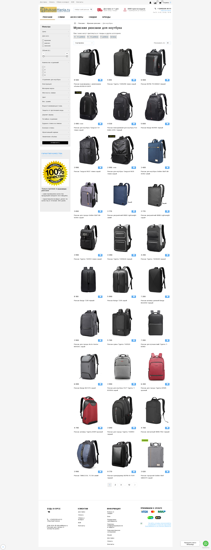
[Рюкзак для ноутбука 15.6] (122, 366)
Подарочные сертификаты (112, 520)
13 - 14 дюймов (79, 37)
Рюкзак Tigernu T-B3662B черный (153, 259)
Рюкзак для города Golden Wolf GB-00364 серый (87, 216)
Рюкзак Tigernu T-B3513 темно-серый (88, 259)
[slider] (43, 56)
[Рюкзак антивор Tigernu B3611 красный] (89, 410)
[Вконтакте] (49, 512)
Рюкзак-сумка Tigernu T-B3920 (118, 344)
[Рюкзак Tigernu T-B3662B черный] (156, 237)
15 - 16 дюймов (92, 37)
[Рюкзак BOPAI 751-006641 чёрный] (156, 62)
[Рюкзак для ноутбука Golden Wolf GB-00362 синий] (156, 150)
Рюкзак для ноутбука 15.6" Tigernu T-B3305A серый (121, 389)
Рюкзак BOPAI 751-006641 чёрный (153, 84)
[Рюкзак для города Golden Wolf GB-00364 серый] (89, 194)
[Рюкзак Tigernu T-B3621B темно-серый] (122, 62)
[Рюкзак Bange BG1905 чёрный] (156, 106)
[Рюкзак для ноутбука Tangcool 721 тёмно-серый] (89, 106)
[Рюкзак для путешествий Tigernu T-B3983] (156, 323)
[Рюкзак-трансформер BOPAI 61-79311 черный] (122, 454)
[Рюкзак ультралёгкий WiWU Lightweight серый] (156, 194)
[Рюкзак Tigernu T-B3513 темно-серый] (89, 237)
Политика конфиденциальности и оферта (112, 525)
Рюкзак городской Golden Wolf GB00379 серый (152, 477)
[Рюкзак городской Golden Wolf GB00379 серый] (156, 454)
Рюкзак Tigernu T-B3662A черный (119, 259)
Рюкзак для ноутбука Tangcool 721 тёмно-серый (86, 129)
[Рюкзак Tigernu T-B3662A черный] (122, 237)
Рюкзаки (81, 23)
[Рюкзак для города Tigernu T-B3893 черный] (122, 410)
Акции (109, 535)
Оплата (51, 2)
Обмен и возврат (63, 2)
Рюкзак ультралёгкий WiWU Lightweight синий (121, 216)
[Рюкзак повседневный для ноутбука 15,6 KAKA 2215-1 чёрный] (122, 106)
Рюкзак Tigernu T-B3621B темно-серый (121, 84)
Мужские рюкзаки (93, 23)
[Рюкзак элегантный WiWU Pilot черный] (156, 410)
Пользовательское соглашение (112, 531)
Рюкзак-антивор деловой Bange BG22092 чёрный (152, 302)
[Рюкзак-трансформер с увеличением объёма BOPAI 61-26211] (89, 62)
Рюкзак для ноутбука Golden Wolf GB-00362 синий (155, 172)
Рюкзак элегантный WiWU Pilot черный (155, 432)
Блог (109, 516)
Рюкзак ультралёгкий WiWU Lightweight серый (155, 216)
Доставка (43, 2)
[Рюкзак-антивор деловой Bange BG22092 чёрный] (156, 279)
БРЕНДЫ (106, 17)
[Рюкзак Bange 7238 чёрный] (89, 279)
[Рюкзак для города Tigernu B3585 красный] (156, 366)
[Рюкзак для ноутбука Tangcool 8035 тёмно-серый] (122, 150)
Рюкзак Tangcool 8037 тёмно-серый (87, 171)
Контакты (79, 2)
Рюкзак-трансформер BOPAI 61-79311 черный (120, 477)
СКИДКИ (93, 17)
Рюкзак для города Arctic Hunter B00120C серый (86, 345)
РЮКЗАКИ (47, 17)
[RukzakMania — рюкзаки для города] (55, 9)
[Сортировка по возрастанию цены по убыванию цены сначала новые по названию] (84, 43)
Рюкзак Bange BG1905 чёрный (152, 128)
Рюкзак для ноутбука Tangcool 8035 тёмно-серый (120, 172)
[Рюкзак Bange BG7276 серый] (89, 366)
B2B (72, 2)
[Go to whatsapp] (205, 543)
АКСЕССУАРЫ (76, 17)
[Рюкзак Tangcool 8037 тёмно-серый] (89, 150)
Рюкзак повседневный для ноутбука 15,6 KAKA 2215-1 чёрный (122, 129)
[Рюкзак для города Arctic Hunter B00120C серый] (89, 323)
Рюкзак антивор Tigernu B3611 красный (88, 432)
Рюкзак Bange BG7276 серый (85, 388)
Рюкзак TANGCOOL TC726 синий (86, 476)
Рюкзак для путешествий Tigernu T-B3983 (154, 345)
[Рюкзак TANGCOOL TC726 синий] (89, 454)
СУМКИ (61, 17)
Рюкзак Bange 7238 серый (117, 301)
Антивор (113, 37)
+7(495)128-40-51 (164, 9)
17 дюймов (104, 37)
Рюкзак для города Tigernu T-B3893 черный (120, 433)
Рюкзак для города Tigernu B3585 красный (153, 389)
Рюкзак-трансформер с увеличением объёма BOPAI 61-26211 (87, 85)
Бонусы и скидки (110, 513)
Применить (55, 143)
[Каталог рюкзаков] (75, 23)
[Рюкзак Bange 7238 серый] (122, 279)
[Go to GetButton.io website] (205, 547)
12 (129, 484)
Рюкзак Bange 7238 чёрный (84, 301)
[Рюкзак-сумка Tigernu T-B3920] (122, 323)
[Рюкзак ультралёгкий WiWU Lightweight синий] (122, 194)
